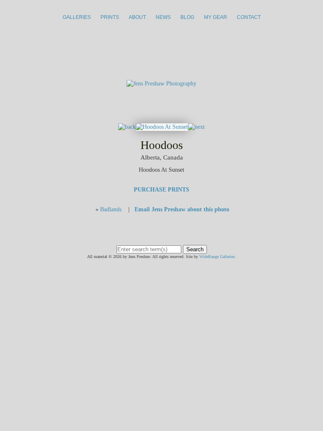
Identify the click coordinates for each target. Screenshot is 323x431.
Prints (110, 17)
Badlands (111, 209)
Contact (249, 17)
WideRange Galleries (217, 256)
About (137, 17)
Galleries (77, 17)
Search (195, 249)
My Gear (215, 17)
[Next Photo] (162, 127)
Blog (187, 17)
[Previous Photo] (127, 127)
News (163, 17)
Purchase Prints (161, 189)
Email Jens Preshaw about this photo (182, 209)
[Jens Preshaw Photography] (161, 83)
